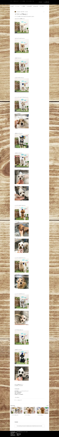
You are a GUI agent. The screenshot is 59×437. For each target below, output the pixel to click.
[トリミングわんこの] (16, 410)
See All (47, 405)
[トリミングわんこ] (29, 410)
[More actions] (43, 11)
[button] (47, 6)
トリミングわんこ (17, 397)
